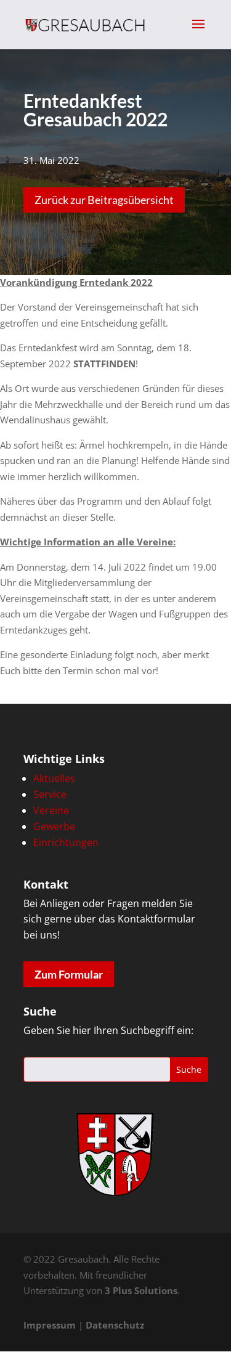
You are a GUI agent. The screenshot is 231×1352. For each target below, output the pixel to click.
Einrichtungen (66, 842)
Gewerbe (54, 826)
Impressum (49, 1325)
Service (50, 794)
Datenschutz (115, 1325)
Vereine (51, 810)
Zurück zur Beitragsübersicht (104, 199)
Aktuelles (54, 778)
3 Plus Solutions (141, 1290)
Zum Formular (68, 974)
